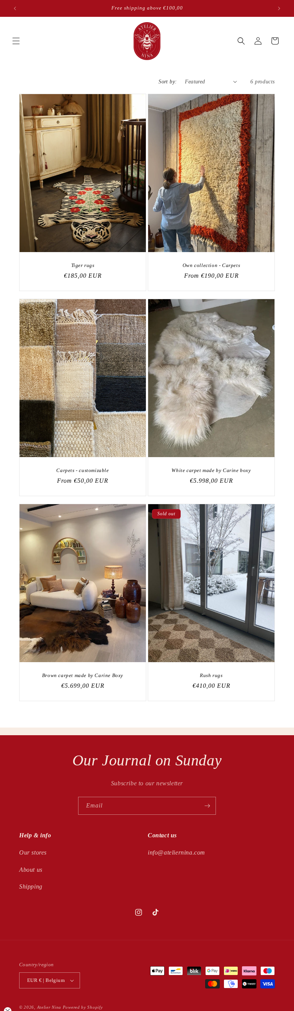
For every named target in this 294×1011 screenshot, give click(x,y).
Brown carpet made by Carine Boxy (82, 675)
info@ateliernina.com (176, 852)
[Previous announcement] (15, 8)
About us (30, 869)
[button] (16, 41)
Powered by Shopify (83, 1007)
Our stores (33, 852)
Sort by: (167, 82)
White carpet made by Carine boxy (211, 470)
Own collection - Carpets (211, 265)
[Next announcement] (279, 8)
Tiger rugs (83, 265)
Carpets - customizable (82, 470)
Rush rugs (211, 675)
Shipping (30, 886)
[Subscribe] (207, 806)
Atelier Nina (49, 1007)
